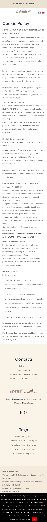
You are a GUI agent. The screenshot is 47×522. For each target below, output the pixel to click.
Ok (34, 519)
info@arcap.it (24, 126)
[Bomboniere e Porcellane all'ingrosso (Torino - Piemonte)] (23, 12)
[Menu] (7, 12)
